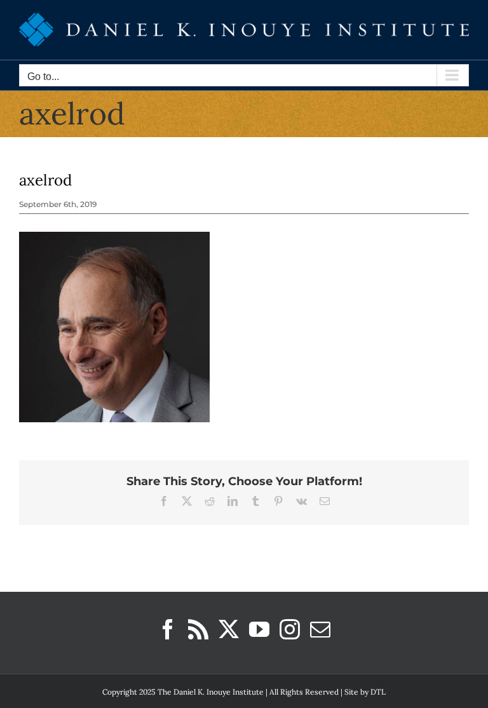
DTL (378, 692)
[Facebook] (168, 629)
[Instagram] (290, 629)
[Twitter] (229, 629)
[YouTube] (259, 629)
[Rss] (198, 629)
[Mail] (320, 629)
